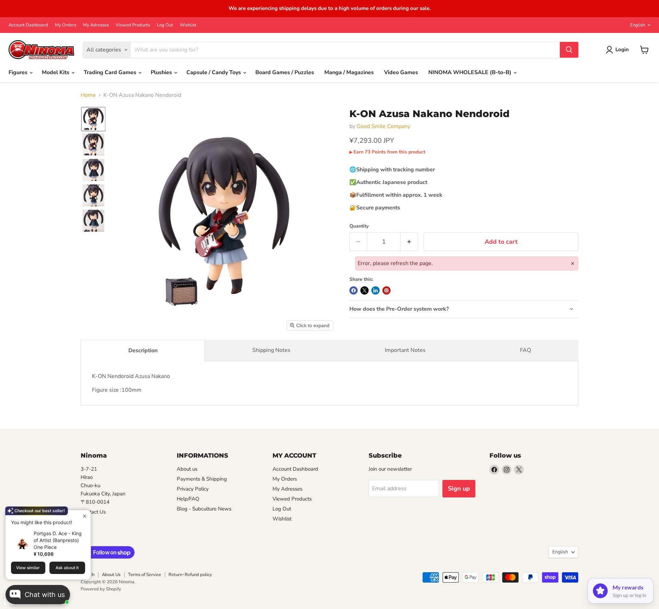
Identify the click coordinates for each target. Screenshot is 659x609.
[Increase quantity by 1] (409, 241)
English (637, 25)
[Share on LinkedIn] (375, 290)
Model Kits (56, 72)
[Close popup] (85, 516)
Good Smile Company (383, 126)
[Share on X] (364, 290)
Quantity (359, 226)
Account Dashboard (28, 25)
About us (187, 469)
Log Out (165, 25)
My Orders (65, 25)
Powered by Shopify (101, 589)
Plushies (162, 72)
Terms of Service (144, 575)
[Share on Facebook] (353, 290)
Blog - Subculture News (204, 508)
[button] (93, 119)
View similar (28, 567)
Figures (19, 72)
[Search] (569, 50)
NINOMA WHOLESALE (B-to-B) (470, 72)
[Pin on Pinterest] (386, 290)
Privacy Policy (193, 488)
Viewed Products (133, 25)
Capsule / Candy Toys (214, 72)
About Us (111, 575)
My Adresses (96, 25)
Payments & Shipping (202, 478)
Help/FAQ (188, 498)
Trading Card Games (111, 72)
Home (88, 95)
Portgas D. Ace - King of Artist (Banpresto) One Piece (58, 540)
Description (143, 350)
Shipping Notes (271, 350)
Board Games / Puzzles (284, 72)
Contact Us (93, 511)
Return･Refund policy (190, 575)
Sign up (459, 488)
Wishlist (188, 25)
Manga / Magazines (349, 72)
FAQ (525, 350)
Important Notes (405, 350)
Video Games (401, 72)
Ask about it (67, 567)
